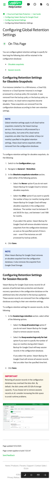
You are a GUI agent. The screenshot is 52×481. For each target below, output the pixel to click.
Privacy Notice (13, 477)
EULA (26, 468)
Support (30, 466)
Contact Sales (40, 466)
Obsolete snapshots (16, 64)
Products (14, 466)
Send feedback (9, 455)
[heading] (26, 79)
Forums (23, 466)
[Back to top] (38, 475)
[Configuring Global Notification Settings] (45, 475)
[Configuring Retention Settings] (26, 417)
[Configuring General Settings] (31, 475)
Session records (14, 70)
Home (7, 466)
